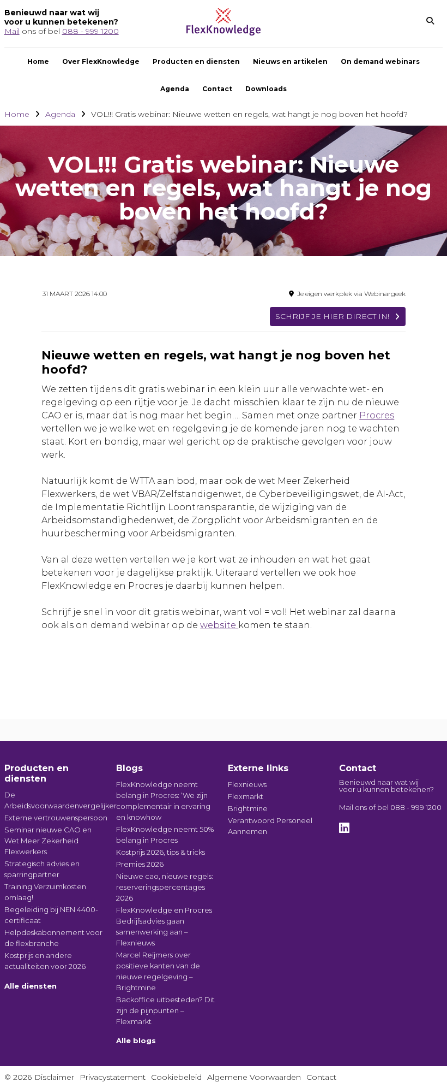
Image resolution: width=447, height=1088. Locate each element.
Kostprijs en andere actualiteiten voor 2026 (45, 961)
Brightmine (248, 808)
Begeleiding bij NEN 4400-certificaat (51, 915)
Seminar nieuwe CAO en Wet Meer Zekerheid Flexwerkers (48, 840)
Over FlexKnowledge (101, 61)
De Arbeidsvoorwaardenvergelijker (56, 800)
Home (38, 61)
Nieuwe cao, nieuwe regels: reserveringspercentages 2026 (164, 887)
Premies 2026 (140, 864)
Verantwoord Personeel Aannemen (270, 826)
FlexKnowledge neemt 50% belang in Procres (165, 834)
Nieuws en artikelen (290, 61)
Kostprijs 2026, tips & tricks (160, 852)
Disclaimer (54, 1077)
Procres (376, 415)
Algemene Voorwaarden (254, 1077)
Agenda (174, 89)
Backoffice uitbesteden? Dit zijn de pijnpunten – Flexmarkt (165, 1010)
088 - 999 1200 (90, 31)
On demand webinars (380, 61)
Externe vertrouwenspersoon (55, 817)
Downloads (266, 89)
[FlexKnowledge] (223, 32)
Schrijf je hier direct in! (332, 316)
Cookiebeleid (176, 1077)
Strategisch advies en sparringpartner (42, 869)
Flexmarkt (245, 796)
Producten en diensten (196, 61)
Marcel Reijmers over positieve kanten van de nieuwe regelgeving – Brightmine (158, 971)
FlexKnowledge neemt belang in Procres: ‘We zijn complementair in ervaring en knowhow (163, 800)
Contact (217, 89)
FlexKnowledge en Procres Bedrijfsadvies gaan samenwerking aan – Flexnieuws (164, 926)
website (219, 625)
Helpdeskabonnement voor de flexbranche (53, 938)
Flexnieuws (247, 784)
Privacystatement (113, 1077)
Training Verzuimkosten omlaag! (45, 892)
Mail (12, 31)
